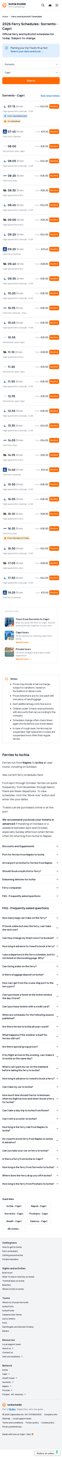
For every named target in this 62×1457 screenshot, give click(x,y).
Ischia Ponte (8, 1310)
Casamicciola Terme (12, 1314)
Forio (4, 1322)
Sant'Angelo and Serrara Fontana (17, 1326)
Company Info (50, 1414)
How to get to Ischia (12, 1247)
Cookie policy (47, 1422)
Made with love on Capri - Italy (16, 1434)
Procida (6, 1390)
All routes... (14, 1228)
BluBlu (12, 1409)
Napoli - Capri (38, 1206)
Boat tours (7, 1272)
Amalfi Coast (8, 1378)
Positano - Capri (38, 1213)
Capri (4, 1374)
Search (31, 80)
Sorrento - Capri (13, 1213)
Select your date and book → (27, 51)
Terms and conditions (12, 1422)
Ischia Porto (8, 1306)
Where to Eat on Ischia (13, 1289)
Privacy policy (32, 1422)
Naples (5, 1386)
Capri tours (22, 632)
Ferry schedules (10, 1251)
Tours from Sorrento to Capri (32, 619)
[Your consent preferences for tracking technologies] (57, 1452)
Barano (5, 1330)
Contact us (7, 1352)
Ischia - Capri (13, 1206)
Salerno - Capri (38, 1221)
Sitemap (6, 1418)
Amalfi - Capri (13, 1221)
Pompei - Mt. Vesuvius (12, 1394)
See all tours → (23, 642)
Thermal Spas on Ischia (13, 1280)
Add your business (11, 1356)
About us (6, 1348)
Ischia (5, 1370)
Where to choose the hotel (15, 1302)
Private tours (23, 649)
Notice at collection (47, 1453)
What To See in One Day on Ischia (18, 1276)
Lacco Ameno (8, 1318)
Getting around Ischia (12, 1255)
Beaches (6, 1284)
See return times (50, 95)
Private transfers (10, 1259)
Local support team (11, 1344)
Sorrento (6, 1382)
